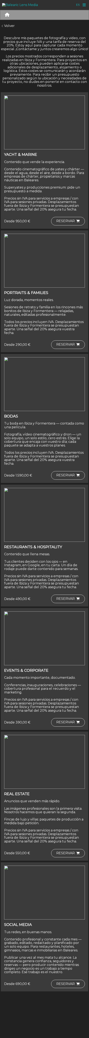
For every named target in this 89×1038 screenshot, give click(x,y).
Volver (9, 26)
